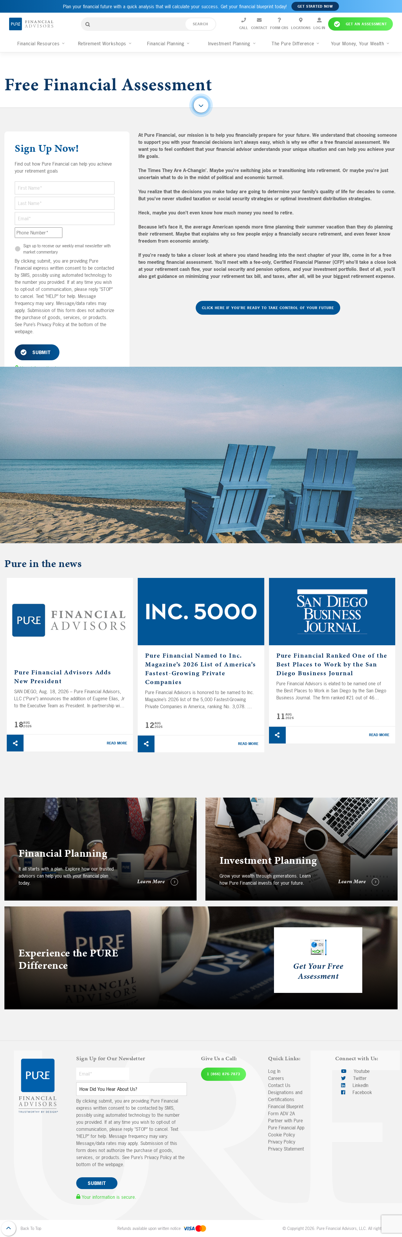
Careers (276, 1078)
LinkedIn (359, 1085)
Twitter (359, 1078)
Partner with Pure (285, 1120)
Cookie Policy (281, 1134)
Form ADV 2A (281, 1113)
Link (209, 801)
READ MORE (117, 743)
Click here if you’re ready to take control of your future (268, 308)
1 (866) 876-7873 (223, 1074)
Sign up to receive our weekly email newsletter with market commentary (67, 249)
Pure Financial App (286, 1127)
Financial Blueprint (285, 1106)
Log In (274, 1071)
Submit (41, 352)
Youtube (361, 1071)
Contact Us (279, 1085)
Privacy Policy (281, 1141)
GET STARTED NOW (315, 6)
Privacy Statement (286, 1149)
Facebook (361, 1092)
